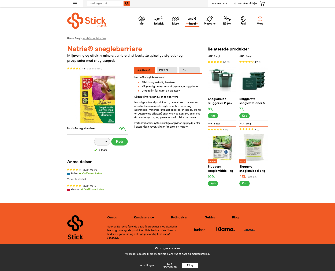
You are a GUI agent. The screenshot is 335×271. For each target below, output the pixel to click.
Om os (112, 217)
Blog (235, 217)
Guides (210, 217)
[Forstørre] (97, 97)
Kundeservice (219, 3)
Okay (190, 265)
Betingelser (179, 217)
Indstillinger (147, 265)
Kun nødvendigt (170, 265)
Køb (119, 141)
